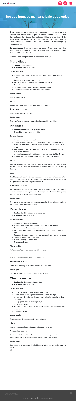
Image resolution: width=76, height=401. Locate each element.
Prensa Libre (33, 398)
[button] (60, 3)
